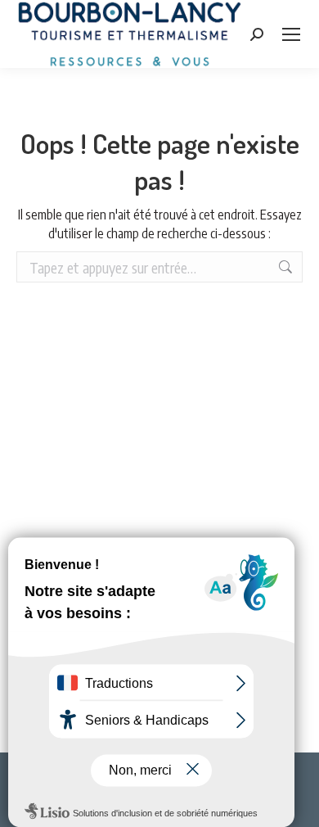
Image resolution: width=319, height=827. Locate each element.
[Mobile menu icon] (291, 34)
